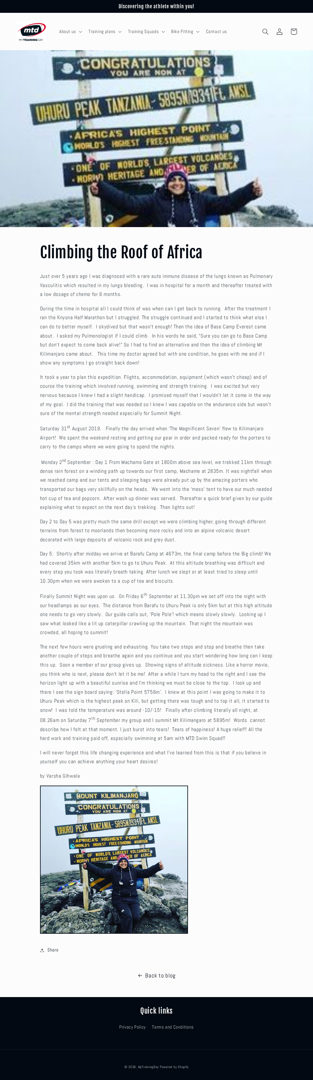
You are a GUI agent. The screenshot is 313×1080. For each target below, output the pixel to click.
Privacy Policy (132, 1027)
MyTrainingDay (148, 1067)
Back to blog (160, 975)
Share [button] (52, 950)
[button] (70, 31)
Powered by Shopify (174, 1067)
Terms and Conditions (173, 1027)
